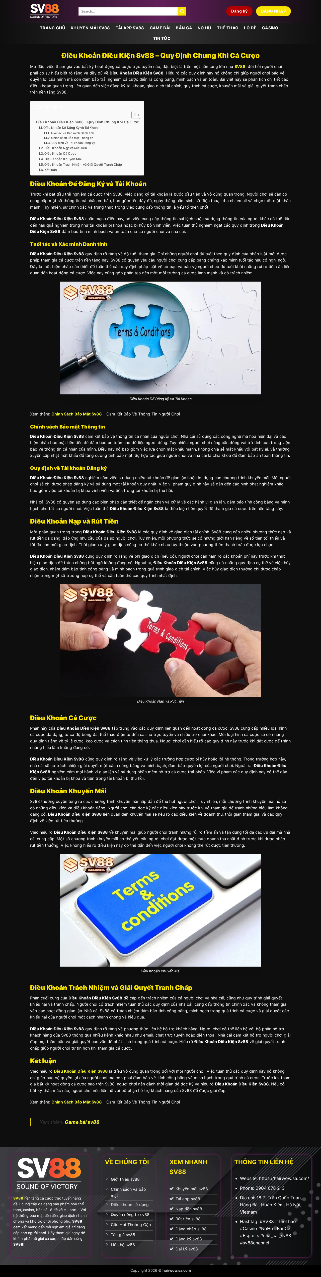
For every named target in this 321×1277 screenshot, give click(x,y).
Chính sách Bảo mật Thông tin (72, 138)
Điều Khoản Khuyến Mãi (63, 159)
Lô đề (250, 27)
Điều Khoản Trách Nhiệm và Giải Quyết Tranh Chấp (83, 164)
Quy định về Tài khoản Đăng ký (73, 143)
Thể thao (228, 27)
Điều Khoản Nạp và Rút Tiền (65, 148)
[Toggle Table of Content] (133, 115)
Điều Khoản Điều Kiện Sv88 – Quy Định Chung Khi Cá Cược (87, 122)
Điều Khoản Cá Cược (60, 153)
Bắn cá (184, 27)
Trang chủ (52, 27)
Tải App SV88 (130, 27)
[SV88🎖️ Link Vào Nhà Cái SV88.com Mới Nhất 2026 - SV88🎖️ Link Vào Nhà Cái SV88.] (50, 11)
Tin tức (162, 38)
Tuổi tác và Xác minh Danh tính (72, 133)
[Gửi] (182, 11)
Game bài (160, 27)
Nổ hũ (204, 27)
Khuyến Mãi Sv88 (90, 27)
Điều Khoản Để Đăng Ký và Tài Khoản (71, 128)
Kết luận (50, 170)
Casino (270, 27)
